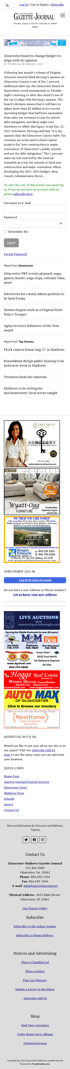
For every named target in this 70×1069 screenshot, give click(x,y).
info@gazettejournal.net (41, 886)
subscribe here (23, 194)
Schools (9, 799)
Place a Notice (35, 971)
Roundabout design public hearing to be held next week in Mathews (34, 363)
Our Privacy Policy (35, 908)
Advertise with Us (35, 998)
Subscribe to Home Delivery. (35, 935)
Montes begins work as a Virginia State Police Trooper (33, 311)
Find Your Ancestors (35, 1025)
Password (10, 217)
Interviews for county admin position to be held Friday (34, 296)
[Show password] (60, 223)
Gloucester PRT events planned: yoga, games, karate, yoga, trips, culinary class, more (34, 278)
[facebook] (34, 839)
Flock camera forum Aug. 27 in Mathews (34, 349)
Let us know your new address (35, 594)
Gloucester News (15, 787)
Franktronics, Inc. (41, 1063)
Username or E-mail (17, 203)
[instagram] (42, 839)
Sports (8, 804)
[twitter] (26, 839)
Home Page (11, 776)
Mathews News (14, 793)
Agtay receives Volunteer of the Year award (31, 327)
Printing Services (35, 1043)
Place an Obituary (35, 980)
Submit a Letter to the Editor (35, 989)
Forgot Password (15, 254)
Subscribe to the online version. (35, 926)
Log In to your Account (35, 580)
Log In (23, 4)
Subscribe (57, 4)
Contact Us (11, 810)
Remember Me (18, 231)
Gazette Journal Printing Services (26, 782)
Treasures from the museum (25, 377)
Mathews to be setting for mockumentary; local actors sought (30, 390)
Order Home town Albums (35, 1034)
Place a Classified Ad (35, 962)
